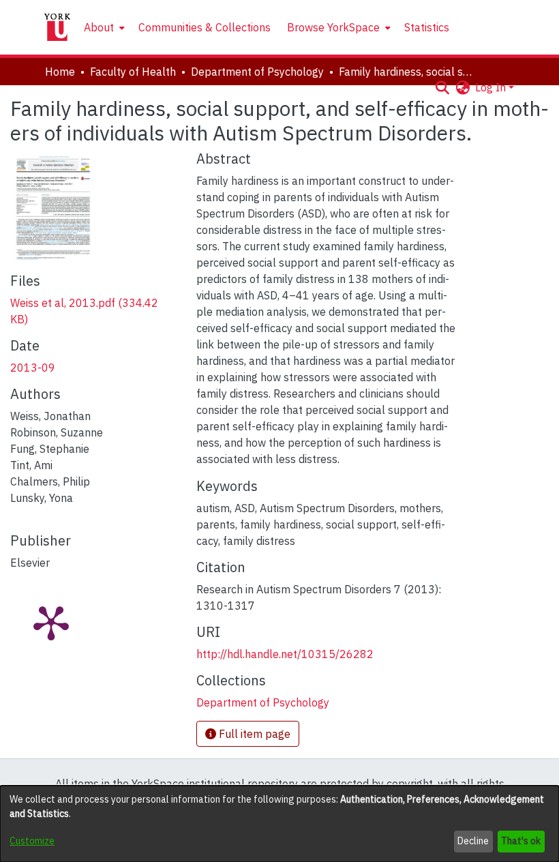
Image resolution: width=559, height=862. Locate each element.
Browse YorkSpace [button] (333, 27)
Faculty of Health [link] (133, 71)
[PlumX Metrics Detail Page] (51, 622)
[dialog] (279, 824)
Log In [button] (492, 87)
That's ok (521, 841)
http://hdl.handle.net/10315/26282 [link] (285, 654)
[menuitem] (103, 27)
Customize (32, 841)
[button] (442, 87)
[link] (262, 702)
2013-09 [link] (32, 367)
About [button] (99, 27)
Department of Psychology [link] (257, 71)
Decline (473, 841)
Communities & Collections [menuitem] (204, 27)
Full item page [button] (253, 734)
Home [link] (60, 71)
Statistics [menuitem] (426, 27)
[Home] (57, 27)
